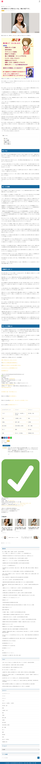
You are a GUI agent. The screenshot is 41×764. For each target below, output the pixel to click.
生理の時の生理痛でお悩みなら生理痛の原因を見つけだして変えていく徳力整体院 (16, 686)
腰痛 (16, 429)
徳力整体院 (5, 447)
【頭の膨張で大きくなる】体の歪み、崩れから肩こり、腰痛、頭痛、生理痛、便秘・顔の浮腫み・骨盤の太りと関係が (20, 568)
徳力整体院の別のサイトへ (13, 404)
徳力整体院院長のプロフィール (7, 643)
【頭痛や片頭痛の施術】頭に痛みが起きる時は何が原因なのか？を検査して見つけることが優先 (18, 604)
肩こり (10, 6)
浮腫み (3, 422)
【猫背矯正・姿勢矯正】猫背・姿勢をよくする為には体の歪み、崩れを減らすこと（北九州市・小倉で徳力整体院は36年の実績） (20, 632)
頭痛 (3, 433)
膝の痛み (30, 429)
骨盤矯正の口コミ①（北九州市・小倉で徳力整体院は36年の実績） (13, 626)
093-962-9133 (12, 378)
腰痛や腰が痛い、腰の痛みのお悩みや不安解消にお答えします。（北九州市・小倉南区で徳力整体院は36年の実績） (20, 585)
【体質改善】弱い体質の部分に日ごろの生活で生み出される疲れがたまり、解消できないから (17, 555)
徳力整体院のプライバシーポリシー (8, 652)
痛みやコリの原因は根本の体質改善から (9, 362)
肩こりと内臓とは (7, 143)
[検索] (38, 758)
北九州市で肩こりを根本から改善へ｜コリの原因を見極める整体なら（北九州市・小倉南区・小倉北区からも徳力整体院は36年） (20, 675)
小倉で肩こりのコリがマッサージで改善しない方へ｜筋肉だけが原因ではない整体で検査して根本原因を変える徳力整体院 (20, 681)
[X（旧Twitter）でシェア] (2, 438)
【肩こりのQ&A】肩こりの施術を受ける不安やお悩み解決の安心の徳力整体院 (15, 577)
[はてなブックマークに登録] (7, 438)
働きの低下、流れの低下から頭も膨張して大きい (19, 400)
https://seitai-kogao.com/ (6, 387)
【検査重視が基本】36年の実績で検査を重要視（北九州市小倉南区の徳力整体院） (16, 562)
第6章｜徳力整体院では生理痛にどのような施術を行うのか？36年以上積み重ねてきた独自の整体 (18, 683)
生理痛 (29, 422)
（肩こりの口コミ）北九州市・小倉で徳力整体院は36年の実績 (12, 579)
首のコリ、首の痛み (19, 433)
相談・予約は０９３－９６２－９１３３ (9, 360)
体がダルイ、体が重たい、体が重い (20, 414)
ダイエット (30, 409)
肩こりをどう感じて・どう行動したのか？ (9, 669)
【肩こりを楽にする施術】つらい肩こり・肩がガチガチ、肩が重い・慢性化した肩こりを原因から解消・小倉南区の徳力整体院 (20, 574)
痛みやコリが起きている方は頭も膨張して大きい (11, 365)
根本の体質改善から (13, 396)
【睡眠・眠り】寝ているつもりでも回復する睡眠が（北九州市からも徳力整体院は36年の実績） (18, 571)
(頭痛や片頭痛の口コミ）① (6, 607)
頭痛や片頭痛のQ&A (5, 609)
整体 (29, 418)
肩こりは (5, 138)
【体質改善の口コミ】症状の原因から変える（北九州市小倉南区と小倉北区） (15, 558)
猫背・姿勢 (17, 422)
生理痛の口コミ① (5, 599)
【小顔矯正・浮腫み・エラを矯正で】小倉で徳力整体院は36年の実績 (13, 612)
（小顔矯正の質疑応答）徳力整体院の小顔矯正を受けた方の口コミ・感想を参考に (16, 614)
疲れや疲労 (4, 425)
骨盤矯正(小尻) (31, 433)
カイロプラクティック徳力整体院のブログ (9, 367)
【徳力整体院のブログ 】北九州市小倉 (8, 645)
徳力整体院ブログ (5, 370)
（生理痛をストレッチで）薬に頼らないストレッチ (10, 597)
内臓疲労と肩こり (7, 142)
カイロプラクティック (6, 409)
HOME (3, 6)
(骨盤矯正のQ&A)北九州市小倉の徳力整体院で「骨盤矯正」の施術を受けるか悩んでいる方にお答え (19, 621)
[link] (9, 454)
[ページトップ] (39, 762)
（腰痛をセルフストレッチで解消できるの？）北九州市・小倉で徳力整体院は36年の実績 (17, 587)
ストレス (17, 409)
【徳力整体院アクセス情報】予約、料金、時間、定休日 (11, 655)
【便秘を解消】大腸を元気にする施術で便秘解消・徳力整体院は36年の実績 (15, 628)
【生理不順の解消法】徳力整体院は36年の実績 (10, 602)
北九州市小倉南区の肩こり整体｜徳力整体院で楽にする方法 (12, 667)
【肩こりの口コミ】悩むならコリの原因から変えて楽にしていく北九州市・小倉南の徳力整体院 (18, 662)
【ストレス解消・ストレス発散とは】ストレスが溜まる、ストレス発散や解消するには (16, 553)
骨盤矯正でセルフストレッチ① (7, 624)
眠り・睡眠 (30, 425)
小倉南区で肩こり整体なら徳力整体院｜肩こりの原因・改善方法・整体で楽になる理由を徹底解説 (18, 672)
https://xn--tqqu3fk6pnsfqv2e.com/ (8, 384)
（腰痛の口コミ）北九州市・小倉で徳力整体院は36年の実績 (12, 590)
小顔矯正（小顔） (18, 418)
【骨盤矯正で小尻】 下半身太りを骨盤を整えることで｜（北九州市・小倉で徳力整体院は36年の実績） (19, 619)
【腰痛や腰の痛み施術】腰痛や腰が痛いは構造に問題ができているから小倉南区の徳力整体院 (17, 581)
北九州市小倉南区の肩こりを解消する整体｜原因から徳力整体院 (13, 664)
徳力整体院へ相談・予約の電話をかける (9, 391)
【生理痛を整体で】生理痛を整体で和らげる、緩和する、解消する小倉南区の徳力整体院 (17, 592)
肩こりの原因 (6, 140)
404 (3, 650)
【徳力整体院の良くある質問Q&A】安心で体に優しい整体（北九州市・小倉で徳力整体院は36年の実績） (19, 638)
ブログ (7, 6)
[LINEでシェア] (11, 438)
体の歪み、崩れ (31, 413)
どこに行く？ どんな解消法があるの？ (9, 565)
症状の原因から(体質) (19, 425)
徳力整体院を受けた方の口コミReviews (9, 640)
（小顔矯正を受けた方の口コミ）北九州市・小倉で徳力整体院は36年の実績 (15, 616)
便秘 (3, 418)
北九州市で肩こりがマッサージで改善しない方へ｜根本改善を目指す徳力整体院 (15, 677)
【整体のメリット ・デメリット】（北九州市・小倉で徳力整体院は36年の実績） (15, 560)
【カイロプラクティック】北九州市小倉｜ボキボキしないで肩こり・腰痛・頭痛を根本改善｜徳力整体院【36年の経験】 (20, 635)
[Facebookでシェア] (4, 438)
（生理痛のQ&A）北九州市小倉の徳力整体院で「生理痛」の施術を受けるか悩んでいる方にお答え (18, 595)
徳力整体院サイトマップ (6, 647)
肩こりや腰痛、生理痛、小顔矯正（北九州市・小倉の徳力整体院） (13, 551)
